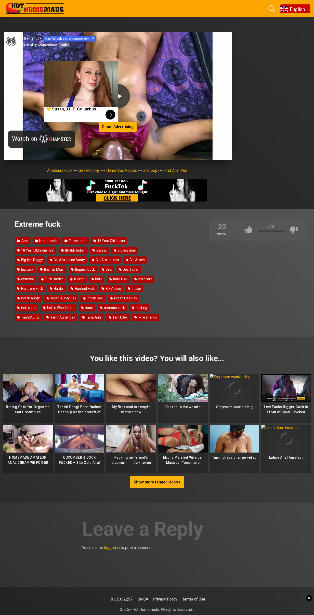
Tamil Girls (93, 317)
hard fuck (120, 279)
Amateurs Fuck (59, 170)
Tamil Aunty (29, 317)
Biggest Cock (84, 269)
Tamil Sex (120, 317)
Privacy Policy (165, 599)
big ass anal (126, 250)
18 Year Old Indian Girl (37, 250)
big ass (101, 250)
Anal (24, 241)
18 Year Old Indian (111, 241)
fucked (78, 279)
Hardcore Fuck (31, 289)
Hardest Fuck (84, 289)
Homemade (48, 241)
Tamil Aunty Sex (62, 317)
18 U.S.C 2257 (120, 599)
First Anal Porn (175, 170)
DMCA (142, 599)
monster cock (114, 308)
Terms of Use (193, 599)
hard (99, 279)
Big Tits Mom (53, 269)
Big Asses (137, 260)
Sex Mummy (89, 170)
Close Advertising (118, 126)
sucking (141, 308)
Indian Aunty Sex (63, 298)
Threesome (77, 241)
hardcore (145, 279)
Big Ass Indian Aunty (69, 260)
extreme (27, 279)
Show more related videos (157, 482)
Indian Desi (94, 298)
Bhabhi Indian (75, 250)
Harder (58, 289)
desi (108, 269)
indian (136, 289)
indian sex (28, 308)
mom (88, 308)
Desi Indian (130, 269)
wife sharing (147, 317)
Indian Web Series (60, 308)
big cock (26, 269)
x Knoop (150, 170)
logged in (112, 547)
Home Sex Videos (121, 170)
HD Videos (113, 289)
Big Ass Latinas (107, 260)
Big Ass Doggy (31, 260)
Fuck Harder (53, 279)
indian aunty (30, 298)
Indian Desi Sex (125, 298)
